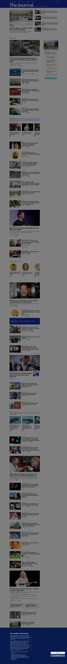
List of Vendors (13, 659)
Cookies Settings (58, 655)
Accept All (58, 652)
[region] (33, 646)
